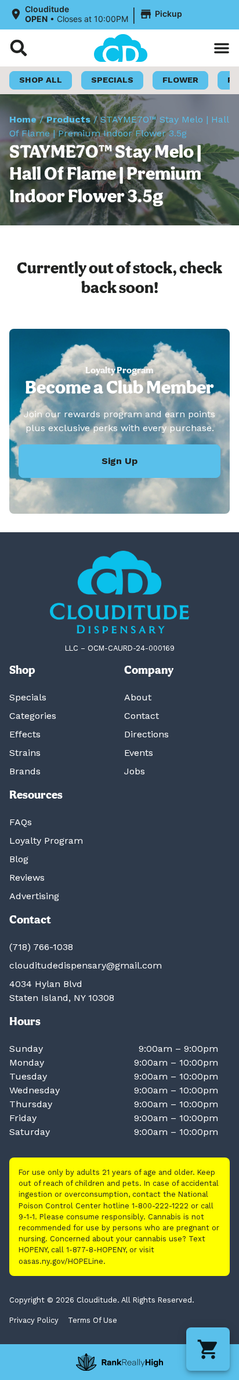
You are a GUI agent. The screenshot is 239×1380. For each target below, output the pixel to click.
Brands (25, 771)
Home (23, 119)
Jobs (134, 771)
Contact (141, 715)
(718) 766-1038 (41, 946)
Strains (25, 752)
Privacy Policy (34, 1320)
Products (68, 119)
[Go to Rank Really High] (119, 1362)
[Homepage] (119, 592)
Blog (18, 859)
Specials (27, 697)
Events (138, 752)
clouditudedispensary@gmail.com (85, 965)
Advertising (34, 896)
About (137, 697)
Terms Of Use (92, 1320)
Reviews (27, 877)
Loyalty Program (46, 840)
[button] (97, 14)
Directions (146, 734)
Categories (32, 715)
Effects (25, 734)
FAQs (20, 822)
